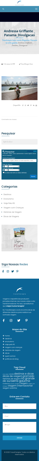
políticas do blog (11, 359)
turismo (12, 383)
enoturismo (9, 341)
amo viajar (5, 374)
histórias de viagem (12, 350)
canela (11, 374)
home (7, 336)
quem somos (10, 356)
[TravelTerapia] (19, 3)
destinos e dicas (24, 373)
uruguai (17, 383)
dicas (7, 353)
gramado (28, 376)
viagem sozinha (10, 388)
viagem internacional (20, 385)
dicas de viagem (12, 376)
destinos (8, 339)
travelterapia (6, 383)
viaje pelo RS (10, 344)
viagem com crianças (13, 347)
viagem (24, 383)
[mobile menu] (36, 9)
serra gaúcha (20, 381)
